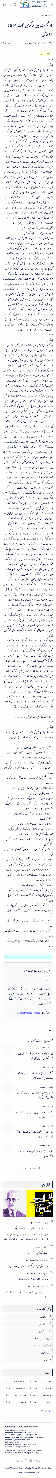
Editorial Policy (10, 1450)
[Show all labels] (46, 1409)
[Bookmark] (4, 4)
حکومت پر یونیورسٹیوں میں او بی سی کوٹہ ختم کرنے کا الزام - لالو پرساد (34, 1114)
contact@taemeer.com (28, 1012)
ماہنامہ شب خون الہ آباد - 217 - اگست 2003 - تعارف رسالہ (27, 1294)
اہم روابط (47, 1359)
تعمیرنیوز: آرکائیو (45, 1352)
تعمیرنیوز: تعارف (45, 1316)
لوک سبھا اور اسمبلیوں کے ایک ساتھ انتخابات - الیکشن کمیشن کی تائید (34, 1094)
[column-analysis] (32, 1260)
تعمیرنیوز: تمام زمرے (44, 1323)
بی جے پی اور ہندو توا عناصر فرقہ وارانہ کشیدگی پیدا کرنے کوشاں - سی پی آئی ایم (35, 1055)
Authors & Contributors (13, 1453)
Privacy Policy (34, 1453)
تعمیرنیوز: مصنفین (45, 1330)
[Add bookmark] (8, 42)
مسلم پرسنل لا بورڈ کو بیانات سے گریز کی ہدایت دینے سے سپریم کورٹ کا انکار (35, 1075)
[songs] (37, 1246)
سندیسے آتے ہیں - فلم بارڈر (38, 1252)
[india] (48, 1030)
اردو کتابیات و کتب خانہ (42, 1345)
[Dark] (9, 4)
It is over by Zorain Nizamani (33, 1278)
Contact (25, 1453)
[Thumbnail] (7, 1049)
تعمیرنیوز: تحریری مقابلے (42, 1337)
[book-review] (33, 1286)
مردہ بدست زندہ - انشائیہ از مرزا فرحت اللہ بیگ (31, 1227)
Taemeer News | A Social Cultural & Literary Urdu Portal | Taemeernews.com (31, 1469)
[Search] (15, 4)
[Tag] (42, 1047)
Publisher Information (24, 1450)
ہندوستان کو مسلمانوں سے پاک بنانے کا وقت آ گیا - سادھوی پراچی (35, 1134)
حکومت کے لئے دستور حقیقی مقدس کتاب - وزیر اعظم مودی (34, 1153)
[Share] (4, 42)
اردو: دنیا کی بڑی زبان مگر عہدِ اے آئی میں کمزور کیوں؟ (29, 1265)
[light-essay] (35, 1222)
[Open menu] (51, 4)
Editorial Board (37, 1450)
